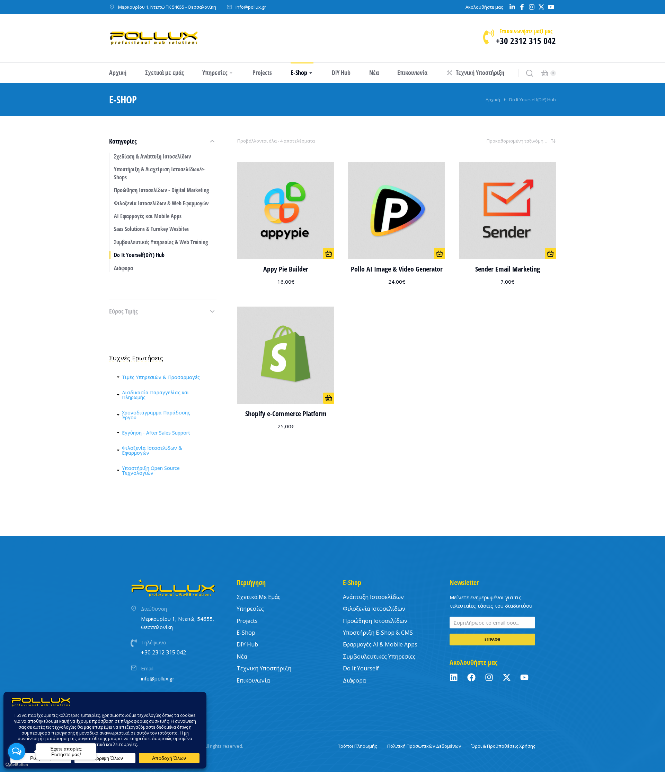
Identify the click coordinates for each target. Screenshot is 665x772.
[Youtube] (524, 677)
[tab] (162, 377)
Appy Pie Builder (285, 269)
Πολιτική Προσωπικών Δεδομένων (424, 746)
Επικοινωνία (253, 680)
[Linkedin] (454, 677)
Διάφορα (354, 680)
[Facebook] (471, 677)
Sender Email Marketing (507, 269)
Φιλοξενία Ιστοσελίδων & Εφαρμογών (152, 450)
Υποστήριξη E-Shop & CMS (378, 632)
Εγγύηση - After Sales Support (156, 432)
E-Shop (246, 632)
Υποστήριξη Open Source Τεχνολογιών (151, 470)
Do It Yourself (361, 668)
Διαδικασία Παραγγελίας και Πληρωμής (155, 395)
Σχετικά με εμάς (259, 597)
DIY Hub (247, 644)
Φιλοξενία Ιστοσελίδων (374, 608)
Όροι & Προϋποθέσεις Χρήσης (503, 746)
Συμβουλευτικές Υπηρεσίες (379, 656)
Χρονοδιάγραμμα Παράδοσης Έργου (156, 415)
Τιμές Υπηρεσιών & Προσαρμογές (161, 377)
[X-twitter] (507, 677)
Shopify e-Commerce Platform (286, 413)
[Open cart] (545, 73)
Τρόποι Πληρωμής (357, 746)
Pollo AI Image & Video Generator (397, 269)
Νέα (242, 656)
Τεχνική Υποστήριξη (264, 668)
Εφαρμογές (380, 644)
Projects (247, 621)
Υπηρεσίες (250, 608)
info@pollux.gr (251, 7)
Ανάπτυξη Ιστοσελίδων (373, 597)
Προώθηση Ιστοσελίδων (375, 621)
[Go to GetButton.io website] (17, 765)
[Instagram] (489, 677)
